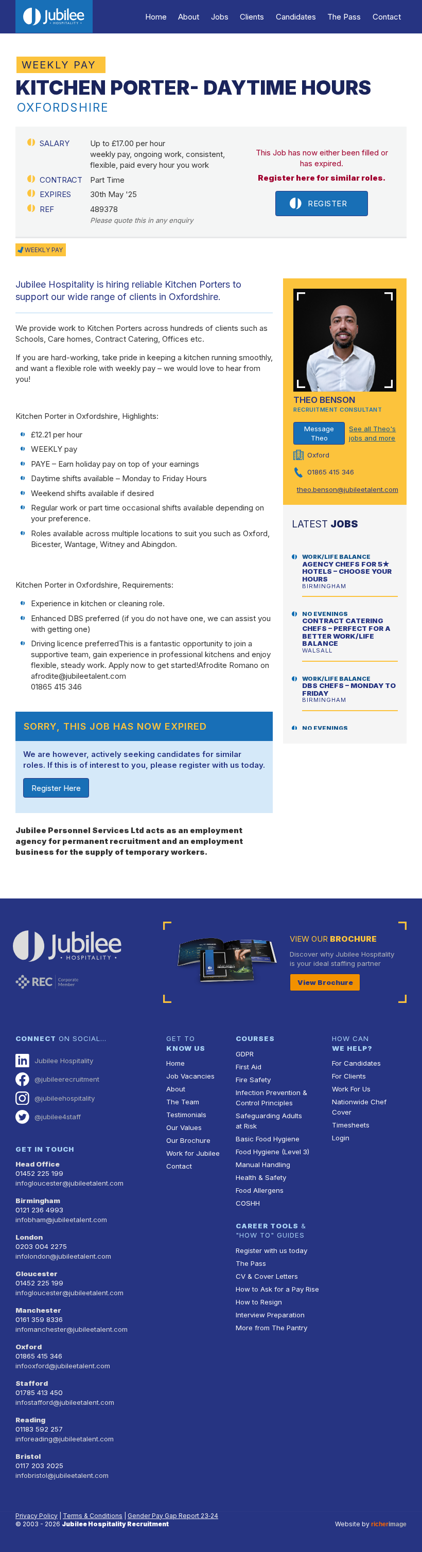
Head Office (37, 1164)
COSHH (248, 1203)
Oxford (28, 1347)
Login (340, 1138)
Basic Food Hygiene (268, 1139)
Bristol (28, 1456)
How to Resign (259, 1302)
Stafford (31, 1383)
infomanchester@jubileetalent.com (71, 1329)
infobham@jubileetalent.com (61, 1219)
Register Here (56, 788)
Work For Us (351, 1089)
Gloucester (36, 1273)
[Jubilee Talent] (54, 16)
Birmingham (37, 1200)
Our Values (184, 1127)
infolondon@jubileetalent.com (63, 1256)
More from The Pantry (271, 1328)
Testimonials (186, 1114)
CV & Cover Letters (267, 1276)
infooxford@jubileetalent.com (62, 1366)
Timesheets (351, 1125)
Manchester (38, 1310)
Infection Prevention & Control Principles (271, 1097)
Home (156, 17)
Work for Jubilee (193, 1153)
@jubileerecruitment (66, 1079)
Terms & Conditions (92, 1516)
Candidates (296, 17)
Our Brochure (188, 1140)
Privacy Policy (36, 1516)
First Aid (248, 1067)
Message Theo (319, 434)
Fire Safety (253, 1079)
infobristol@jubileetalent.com (62, 1475)
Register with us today (271, 1250)
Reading (30, 1420)
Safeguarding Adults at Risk (269, 1121)
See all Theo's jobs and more (372, 434)
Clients (252, 17)
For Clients (349, 1076)
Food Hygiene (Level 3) (272, 1152)
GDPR (245, 1054)
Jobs (219, 17)
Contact (387, 17)
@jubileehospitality (64, 1098)
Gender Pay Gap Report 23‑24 (173, 1516)
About (188, 17)
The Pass (344, 17)
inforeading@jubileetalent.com (64, 1439)
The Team (182, 1102)
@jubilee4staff (57, 1117)
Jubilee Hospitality (63, 1060)
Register (327, 203)
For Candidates (356, 1063)
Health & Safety (261, 1177)
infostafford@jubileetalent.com (64, 1402)
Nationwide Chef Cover (359, 1107)
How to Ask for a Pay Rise (277, 1289)
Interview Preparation (270, 1315)
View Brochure (325, 982)
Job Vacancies (190, 1076)
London (29, 1237)
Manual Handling (263, 1164)
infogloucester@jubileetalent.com (69, 1183)
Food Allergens (260, 1190)
